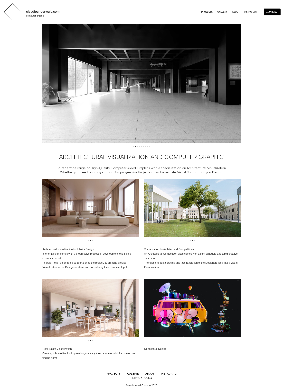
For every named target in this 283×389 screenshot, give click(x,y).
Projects (207, 12)
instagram (250, 12)
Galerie (133, 373)
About (235, 12)
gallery (222, 12)
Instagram (169, 373)
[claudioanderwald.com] (32, 12)
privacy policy (141, 378)
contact (272, 12)
